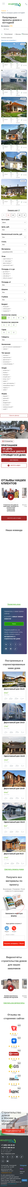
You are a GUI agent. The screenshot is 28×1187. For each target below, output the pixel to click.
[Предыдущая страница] (4, 215)
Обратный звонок (22, 1172)
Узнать (14, 623)
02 (13, 215)
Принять (24, 1180)
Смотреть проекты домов (14, 869)
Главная (3, 10)
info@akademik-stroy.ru (6, 1172)
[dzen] (12, 1157)
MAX (21, 1169)
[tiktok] (15, 649)
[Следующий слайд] (25, 492)
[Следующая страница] (24, 215)
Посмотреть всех (14, 604)
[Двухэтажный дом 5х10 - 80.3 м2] (14, 134)
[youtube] (6, 649)
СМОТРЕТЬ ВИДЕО (15, 465)
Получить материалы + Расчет (14, 943)
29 (19, 215)
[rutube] (3, 1161)
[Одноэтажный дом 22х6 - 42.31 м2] (14, 80)
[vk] (6, 644)
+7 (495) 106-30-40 (8, 1145)
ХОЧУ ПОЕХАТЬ (14, 460)
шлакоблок (12, 40)
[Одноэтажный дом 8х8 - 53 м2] (14, 189)
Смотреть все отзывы (14, 518)
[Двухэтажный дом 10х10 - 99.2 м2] (14, 52)
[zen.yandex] (15, 644)
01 (8, 215)
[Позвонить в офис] (26, 4)
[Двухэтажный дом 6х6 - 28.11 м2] (14, 162)
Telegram (23, 1165)
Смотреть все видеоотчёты (14, 1003)
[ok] (10, 644)
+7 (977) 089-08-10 (8, 1147)
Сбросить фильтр (14, 415)
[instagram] (20, 644)
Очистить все (5, 40)
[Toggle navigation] (3, 4)
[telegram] (10, 649)
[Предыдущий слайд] (2, 492)
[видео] (11, 497)
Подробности (13, 1131)
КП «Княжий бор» (8, 441)
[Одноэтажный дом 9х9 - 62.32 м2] (14, 107)
